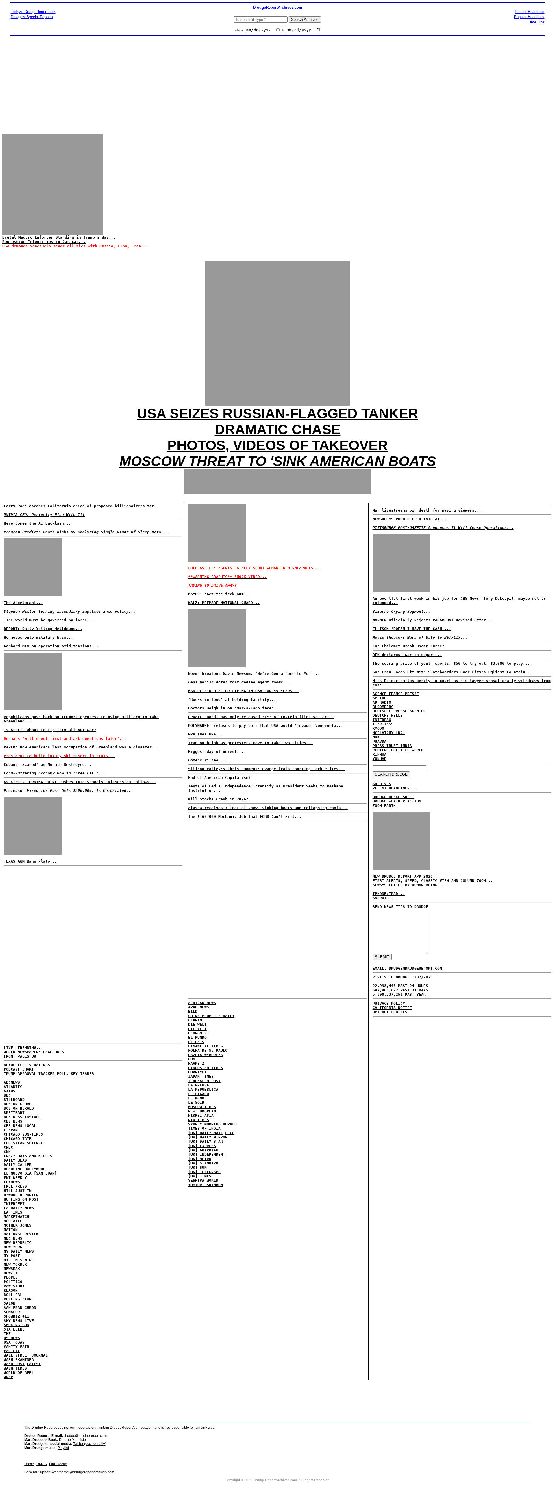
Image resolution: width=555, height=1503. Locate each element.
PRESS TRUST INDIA (392, 746)
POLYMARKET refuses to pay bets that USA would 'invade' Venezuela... (265, 725)
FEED (229, 1133)
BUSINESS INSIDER (22, 1117)
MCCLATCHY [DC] (389, 733)
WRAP (8, 1377)
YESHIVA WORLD (203, 1180)
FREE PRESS (15, 1186)
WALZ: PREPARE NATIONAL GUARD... (224, 603)
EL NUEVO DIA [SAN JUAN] (30, 1173)
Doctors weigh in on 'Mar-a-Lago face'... (234, 708)
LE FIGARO (198, 1094)
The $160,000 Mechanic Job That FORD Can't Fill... (244, 816)
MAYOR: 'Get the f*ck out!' (218, 594)
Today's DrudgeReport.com (33, 12)
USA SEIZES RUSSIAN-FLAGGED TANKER (277, 413)
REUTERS (381, 750)
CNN (7, 1151)
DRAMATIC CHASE (278, 429)
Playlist (63, 1448)
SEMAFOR (12, 1312)
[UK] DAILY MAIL (205, 1133)
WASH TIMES (15, 1368)
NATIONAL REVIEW (21, 1234)
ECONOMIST (198, 1033)
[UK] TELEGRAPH (204, 1172)
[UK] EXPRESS (202, 1146)
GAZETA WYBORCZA (205, 1055)
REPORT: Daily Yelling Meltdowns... (43, 629)
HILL (8, 1190)
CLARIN (195, 1020)
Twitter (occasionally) (89, 1444)
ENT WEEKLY (15, 1177)
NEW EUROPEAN (202, 1111)
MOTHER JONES (18, 1225)
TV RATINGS (38, 1065)
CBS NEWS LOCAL (20, 1125)
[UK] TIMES (199, 1176)
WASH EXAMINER (19, 1359)
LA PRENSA (198, 1085)
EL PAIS (196, 1042)
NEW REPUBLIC (18, 1242)
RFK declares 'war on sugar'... (407, 655)
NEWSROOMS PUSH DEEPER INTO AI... (410, 519)
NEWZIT (11, 1273)
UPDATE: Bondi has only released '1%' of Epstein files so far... (261, 717)
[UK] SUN (197, 1167)
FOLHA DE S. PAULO (207, 1050)
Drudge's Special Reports (32, 17)
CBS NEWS (13, 1121)
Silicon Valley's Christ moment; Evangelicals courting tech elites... (266, 769)
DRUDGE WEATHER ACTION (397, 801)
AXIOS (9, 1091)
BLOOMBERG (383, 707)
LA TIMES (13, 1212)
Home (29, 1464)
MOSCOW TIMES (202, 1107)
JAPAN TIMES (201, 1076)
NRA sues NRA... (205, 734)
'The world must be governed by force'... (50, 620)
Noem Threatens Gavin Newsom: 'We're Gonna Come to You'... (254, 673)
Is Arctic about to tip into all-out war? (50, 730)
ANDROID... (384, 898)
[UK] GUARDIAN (203, 1150)
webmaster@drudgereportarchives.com (83, 1472)
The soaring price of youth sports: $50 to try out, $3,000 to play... (451, 663)
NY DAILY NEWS (19, 1251)
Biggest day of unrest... (216, 751)
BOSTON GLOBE (18, 1104)
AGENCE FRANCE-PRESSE (396, 694)
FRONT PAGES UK (20, 1056)
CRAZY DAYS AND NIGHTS (28, 1156)
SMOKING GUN (16, 1325)
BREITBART (14, 1112)
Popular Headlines (529, 17)
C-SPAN (11, 1130)
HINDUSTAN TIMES (205, 1068)
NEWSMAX (12, 1268)
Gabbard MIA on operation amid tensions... (51, 646)
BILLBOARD (14, 1099)
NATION (11, 1229)
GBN (191, 1059)
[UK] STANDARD (203, 1163)
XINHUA (379, 754)
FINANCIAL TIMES (205, 1046)
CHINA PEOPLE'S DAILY (211, 1016)
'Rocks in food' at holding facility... (232, 699)
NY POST (12, 1255)
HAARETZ (196, 1063)
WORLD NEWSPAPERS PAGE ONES (34, 1052)
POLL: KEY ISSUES (75, 1073)
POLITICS (400, 750)
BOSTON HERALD (19, 1108)
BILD (192, 1011)
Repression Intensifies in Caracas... (44, 241)
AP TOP (379, 698)
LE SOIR (196, 1102)
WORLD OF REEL (19, 1372)
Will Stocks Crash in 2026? (218, 799)
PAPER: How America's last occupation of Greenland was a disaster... (81, 747)
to (283, 30)
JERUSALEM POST (204, 1081)
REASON (11, 1290)
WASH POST (14, 1364)
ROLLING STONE (19, 1299)
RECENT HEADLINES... (395, 788)
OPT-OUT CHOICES (390, 1012)
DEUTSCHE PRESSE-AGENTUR (399, 711)
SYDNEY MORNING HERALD (212, 1124)
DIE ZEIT (197, 1029)
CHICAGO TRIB (18, 1138)
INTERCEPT (14, 1203)
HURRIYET (197, 1072)
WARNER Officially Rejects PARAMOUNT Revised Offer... (433, 620)
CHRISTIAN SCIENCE (23, 1143)
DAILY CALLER (18, 1164)
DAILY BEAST (16, 1160)
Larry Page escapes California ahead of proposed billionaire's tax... (82, 506)
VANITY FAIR (16, 1346)
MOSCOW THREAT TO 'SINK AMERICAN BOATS (277, 461)
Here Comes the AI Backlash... (37, 523)
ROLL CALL (14, 1294)
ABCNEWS (12, 1082)
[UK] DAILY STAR (205, 1141)
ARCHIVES (382, 784)
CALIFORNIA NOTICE (392, 1008)
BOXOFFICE (14, 1065)
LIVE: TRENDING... (23, 1047)
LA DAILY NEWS (19, 1208)
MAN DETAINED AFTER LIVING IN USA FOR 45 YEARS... (243, 691)
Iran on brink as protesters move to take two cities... (250, 743)
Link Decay (58, 1464)
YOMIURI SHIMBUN (205, 1185)
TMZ (7, 1333)
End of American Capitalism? (219, 777)
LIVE (29, 1320)
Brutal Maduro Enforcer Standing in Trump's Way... (59, 237)
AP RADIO (382, 702)
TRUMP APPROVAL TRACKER (29, 1073)
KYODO (378, 728)
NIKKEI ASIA (201, 1115)
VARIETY (12, 1351)
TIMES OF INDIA (204, 1128)
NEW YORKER (15, 1264)
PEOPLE (11, 1277)
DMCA (41, 1464)
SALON (9, 1303)
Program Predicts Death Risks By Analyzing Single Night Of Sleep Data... (86, 532)
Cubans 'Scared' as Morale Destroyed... (48, 764)
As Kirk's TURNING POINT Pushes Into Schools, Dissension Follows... (80, 782)
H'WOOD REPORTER (21, 1195)
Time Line (536, 22)
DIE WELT (197, 1024)
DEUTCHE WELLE (388, 715)
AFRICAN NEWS (202, 1003)
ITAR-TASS (383, 724)
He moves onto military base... (38, 637)
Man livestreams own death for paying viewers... (427, 510)
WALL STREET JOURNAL (26, 1355)
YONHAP (379, 759)
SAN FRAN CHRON (20, 1307)
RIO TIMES (198, 1120)
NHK (376, 737)
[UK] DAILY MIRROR (207, 1137)
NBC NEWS (13, 1238)
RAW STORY (14, 1286)
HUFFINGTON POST (21, 1199)
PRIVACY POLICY (389, 1003)
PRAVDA (379, 741)
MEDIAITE (13, 1221)
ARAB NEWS (198, 1007)
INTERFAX (382, 720)
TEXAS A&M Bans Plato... (30, 861)
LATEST (34, 1364)
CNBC (8, 1147)
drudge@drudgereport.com (85, 1436)
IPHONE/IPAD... (389, 893)
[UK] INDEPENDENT (206, 1154)
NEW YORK (13, 1247)
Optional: (239, 30)
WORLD (417, 750)
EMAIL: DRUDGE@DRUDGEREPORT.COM (407, 968)
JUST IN (23, 1190)
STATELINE (14, 1329)
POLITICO (13, 1281)
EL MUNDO (197, 1037)
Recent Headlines (529, 12)
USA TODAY (14, 1342)
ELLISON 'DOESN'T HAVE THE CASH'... (412, 629)
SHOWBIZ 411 (16, 1316)
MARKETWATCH (16, 1216)
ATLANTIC (13, 1086)
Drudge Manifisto (72, 1440)
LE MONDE (197, 1098)
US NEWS (12, 1338)
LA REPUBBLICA (203, 1089)
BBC (7, 1095)
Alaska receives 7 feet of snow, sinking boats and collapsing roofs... (268, 808)
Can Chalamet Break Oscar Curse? (408, 646)
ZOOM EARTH (384, 805)
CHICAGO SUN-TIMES (23, 1134)
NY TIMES (13, 1260)
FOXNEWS (12, 1182)
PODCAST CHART (19, 1069)
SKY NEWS (13, 1320)
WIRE (29, 1260)
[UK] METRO (199, 1159)
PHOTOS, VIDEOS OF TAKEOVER (277, 445)
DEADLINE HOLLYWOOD (24, 1169)
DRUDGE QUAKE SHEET (393, 797)
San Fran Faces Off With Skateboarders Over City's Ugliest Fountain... (452, 672)
